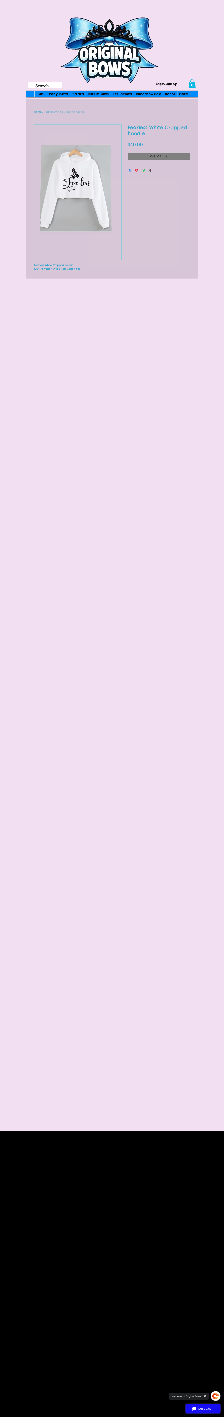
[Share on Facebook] (130, 170)
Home (38, 111)
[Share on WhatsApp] (143, 170)
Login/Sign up (166, 84)
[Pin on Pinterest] (137, 170)
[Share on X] (150, 170)
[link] (192, 83)
